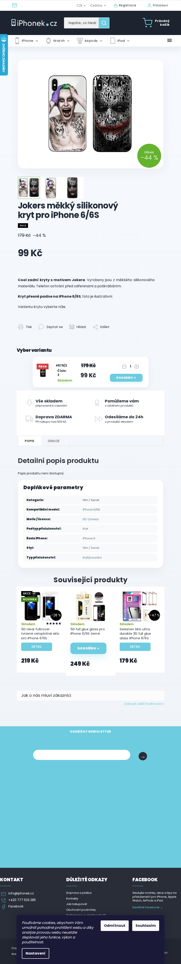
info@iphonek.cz (21, 893)
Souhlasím (146, 925)
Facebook (15, 906)
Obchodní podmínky (81, 910)
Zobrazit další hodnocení (143, 704)
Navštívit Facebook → (147, 907)
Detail (37, 646)
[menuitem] (25, 40)
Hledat (105, 23)
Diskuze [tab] (54, 441)
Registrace (127, 5)
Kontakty (72, 898)
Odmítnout (114, 925)
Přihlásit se (143, 756)
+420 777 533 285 (22, 900)
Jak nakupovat (76, 904)
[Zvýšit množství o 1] (136, 367)
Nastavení (35, 953)
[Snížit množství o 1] (124, 367)
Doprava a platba (79, 893)
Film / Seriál (91, 500)
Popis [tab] (29, 441)
